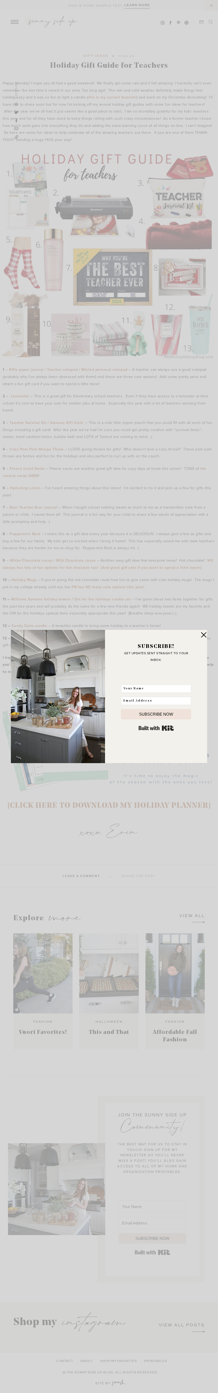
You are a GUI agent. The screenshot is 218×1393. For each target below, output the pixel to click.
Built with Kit (156, 728)
